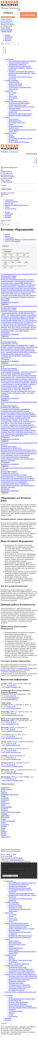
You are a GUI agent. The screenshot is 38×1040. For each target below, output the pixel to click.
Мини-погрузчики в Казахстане (19, 979)
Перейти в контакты (7, 192)
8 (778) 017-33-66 (6, 26)
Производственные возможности (20, 115)
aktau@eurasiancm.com (12, 745)
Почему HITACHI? (15, 1000)
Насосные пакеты (14, 108)
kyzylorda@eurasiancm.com (14, 780)
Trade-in (11, 99)
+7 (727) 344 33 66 (10, 696)
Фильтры (12, 136)
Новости (11, 1013)
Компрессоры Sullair (15, 84)
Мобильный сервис (15, 121)
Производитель (7, 249)
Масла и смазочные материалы (19, 142)
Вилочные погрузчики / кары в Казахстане (23, 976)
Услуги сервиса (14, 119)
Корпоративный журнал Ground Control (22, 999)
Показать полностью (8, 784)
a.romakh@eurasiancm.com (14, 731)
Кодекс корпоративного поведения (20, 1006)
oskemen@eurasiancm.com (13, 738)
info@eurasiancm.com (7, 22)
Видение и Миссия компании (18, 1002)
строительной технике (25, 668)
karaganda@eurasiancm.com (14, 715)
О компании (9, 37)
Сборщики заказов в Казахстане (19, 985)
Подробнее (5, 304)
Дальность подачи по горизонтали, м (14, 266)
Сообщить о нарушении (10, 876)
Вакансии (8, 38)
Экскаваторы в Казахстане (17, 64)
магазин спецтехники (8, 670)
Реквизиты (12, 1009)
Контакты (8, 40)
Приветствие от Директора (18, 1004)
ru (5, 49)
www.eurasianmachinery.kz (9, 699)
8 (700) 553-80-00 (6, 29)
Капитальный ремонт (16, 126)
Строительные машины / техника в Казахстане (20, 239)
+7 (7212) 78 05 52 (10, 713)
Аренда (11, 94)
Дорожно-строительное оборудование (21, 71)
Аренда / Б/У (9, 91)
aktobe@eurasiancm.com (13, 752)
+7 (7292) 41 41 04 (10, 743)
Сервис (7, 117)
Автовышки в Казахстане (17, 988)
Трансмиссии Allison (15, 85)
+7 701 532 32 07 (9, 764)
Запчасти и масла (10, 133)
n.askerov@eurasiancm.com (14, 766)
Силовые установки (11, 80)
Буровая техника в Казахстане (19, 62)
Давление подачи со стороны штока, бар (15, 257)
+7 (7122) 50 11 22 (10, 757)
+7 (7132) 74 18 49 (10, 750)
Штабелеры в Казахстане (17, 981)
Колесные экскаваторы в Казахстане (21, 969)
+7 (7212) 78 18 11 (10, 722)
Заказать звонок (6, 31)
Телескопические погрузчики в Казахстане (23, 978)
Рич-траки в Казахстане (16, 990)
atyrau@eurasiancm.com (13, 759)
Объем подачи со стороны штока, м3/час (15, 253)
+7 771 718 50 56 (9, 736)
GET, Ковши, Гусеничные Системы (20, 138)
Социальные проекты (16, 1011)
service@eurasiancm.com (13, 708)
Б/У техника (13, 92)
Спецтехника (9, 59)
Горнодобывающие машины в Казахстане (22, 61)
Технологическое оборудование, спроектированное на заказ (19, 104)
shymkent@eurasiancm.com (14, 773)
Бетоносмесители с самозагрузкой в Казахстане (20, 992)
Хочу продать (13, 98)
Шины (11, 135)
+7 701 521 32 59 (9, 729)
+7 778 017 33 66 (9, 706)
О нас (10, 997)
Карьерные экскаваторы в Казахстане (21, 972)
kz (5, 52)
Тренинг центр (14, 128)
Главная (7, 234)
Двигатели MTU (14, 82)
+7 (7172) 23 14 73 (10, 685)
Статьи (11, 1014)
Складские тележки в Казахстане (20, 986)
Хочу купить (13, 96)
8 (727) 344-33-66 (6, 21)
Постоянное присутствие (17, 122)
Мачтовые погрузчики (16, 983)
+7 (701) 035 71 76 (10, 778)
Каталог (7, 35)
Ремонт (11, 124)
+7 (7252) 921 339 (10, 771)
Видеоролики (13, 1016)
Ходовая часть (13, 140)
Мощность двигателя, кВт (11, 260)
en (5, 51)
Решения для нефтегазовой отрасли (16, 101)
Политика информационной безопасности (23, 1007)
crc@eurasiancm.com (12, 724)
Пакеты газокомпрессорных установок (21, 107)
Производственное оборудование (20, 66)
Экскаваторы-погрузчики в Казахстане (22, 971)
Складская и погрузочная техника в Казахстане (20, 974)
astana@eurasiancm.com (13, 687)
